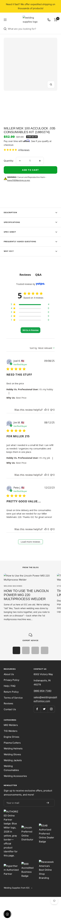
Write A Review (30, 330)
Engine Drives (11, 736)
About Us (9, 674)
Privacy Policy (11, 680)
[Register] (47, 802)
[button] (46, 409)
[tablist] (30, 275)
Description (10, 212)
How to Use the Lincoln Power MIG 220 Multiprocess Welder (26, 595)
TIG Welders (10, 730)
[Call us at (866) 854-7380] (49, 20)
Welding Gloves (12, 754)
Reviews (8, 703)
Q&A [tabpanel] (38, 274)
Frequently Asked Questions (20, 241)
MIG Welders (11, 725)
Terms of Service (13, 697)
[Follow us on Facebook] (37, 709)
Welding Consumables (11, 768)
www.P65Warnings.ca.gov (18, 180)
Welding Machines (13, 586)
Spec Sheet (10, 232)
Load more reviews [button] (30, 541)
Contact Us (10, 709)
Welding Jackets (13, 760)
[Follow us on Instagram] (51, 709)
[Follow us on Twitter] (44, 709)
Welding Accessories (15, 775)
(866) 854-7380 (42, 690)
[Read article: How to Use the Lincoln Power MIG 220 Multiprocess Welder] (28, 578)
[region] (30, 305)
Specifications (12, 222)
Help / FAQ (9, 685)
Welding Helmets (13, 748)
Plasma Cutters (12, 742)
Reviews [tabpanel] (25, 274)
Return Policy (11, 691)
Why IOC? (9, 251)
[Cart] (55, 19)
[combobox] (32, 29)
